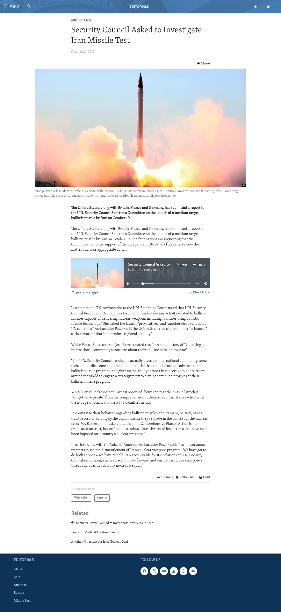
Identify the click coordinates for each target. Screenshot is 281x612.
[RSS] (174, 571)
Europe (19, 592)
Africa (18, 569)
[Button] (203, 63)
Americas (20, 585)
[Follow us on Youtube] (164, 571)
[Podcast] (183, 571)
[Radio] (256, 6)
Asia (17, 577)
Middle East (81, 20)
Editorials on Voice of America (153, 270)
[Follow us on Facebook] (144, 571)
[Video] (268, 6)
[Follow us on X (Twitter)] (154, 571)
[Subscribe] (193, 571)
